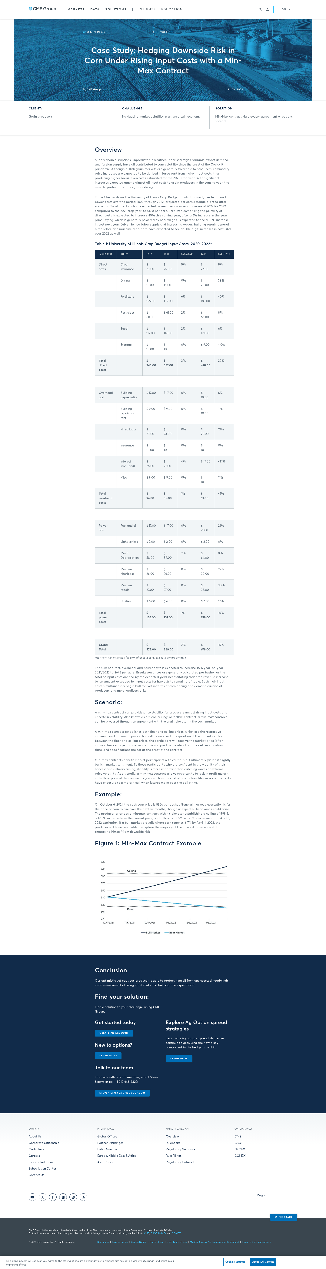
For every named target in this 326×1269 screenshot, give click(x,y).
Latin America (107, 1149)
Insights (147, 9)
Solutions (115, 9)
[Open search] (260, 9)
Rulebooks (173, 1142)
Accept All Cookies (263, 1262)
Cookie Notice (139, 1242)
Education (172, 9)
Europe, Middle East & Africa (116, 1155)
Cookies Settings (235, 1262)
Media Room (37, 1149)
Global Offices (107, 1136)
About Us (35, 1136)
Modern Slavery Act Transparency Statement (214, 1242)
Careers (34, 1155)
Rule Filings (173, 1155)
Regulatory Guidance (180, 1149)
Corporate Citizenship (44, 1142)
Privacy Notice (120, 1242)
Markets (76, 9)
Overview (172, 1136)
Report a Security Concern (256, 1242)
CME (238, 1136)
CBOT (239, 1142)
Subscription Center (42, 1168)
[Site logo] (42, 9)
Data (95, 9)
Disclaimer (103, 1242)
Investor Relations (41, 1162)
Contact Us (36, 1175)
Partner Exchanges (110, 1142)
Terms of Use (157, 1242)
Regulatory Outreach (180, 1162)
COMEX (240, 1155)
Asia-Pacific (105, 1162)
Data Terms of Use (177, 1242)
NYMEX (240, 1149)
